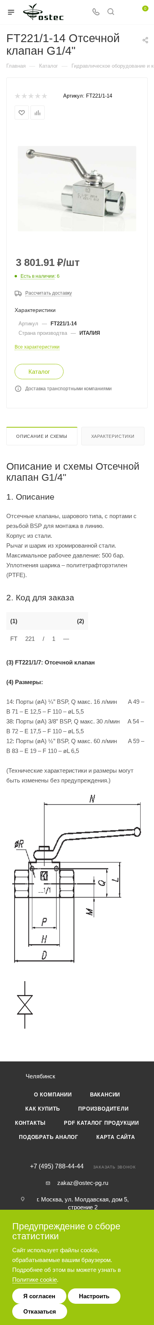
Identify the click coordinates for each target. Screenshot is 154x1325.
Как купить (42, 1109)
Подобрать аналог (48, 1137)
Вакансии (105, 1095)
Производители (103, 1109)
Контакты (30, 1123)
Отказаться (39, 1311)
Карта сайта (115, 1137)
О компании (53, 1095)
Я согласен (39, 1296)
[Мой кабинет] (125, 12)
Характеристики (113, 436)
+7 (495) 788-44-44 (57, 1166)
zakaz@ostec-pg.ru (82, 1182)
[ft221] (77, 188)
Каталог (39, 371)
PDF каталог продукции (101, 1123)
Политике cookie (34, 1279)
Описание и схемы (42, 436)
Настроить (94, 1296)
